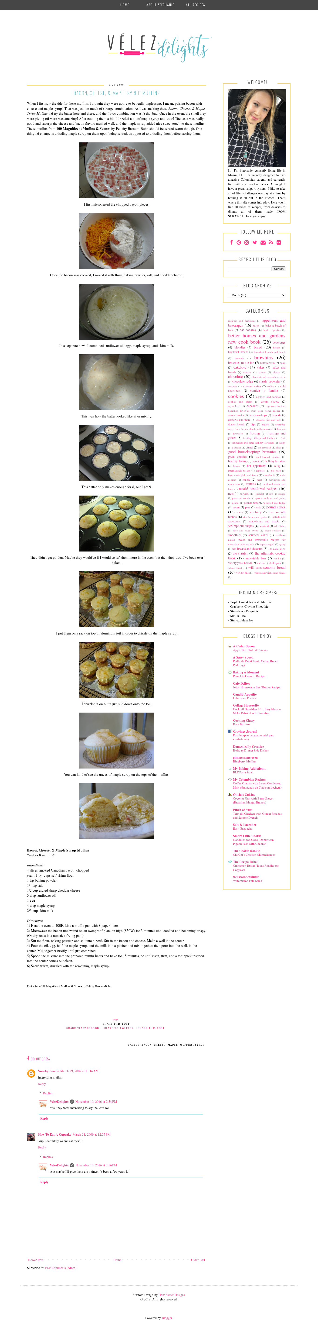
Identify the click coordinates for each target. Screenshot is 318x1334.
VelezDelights (59, 1101)
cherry (276, 372)
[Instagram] (247, 242)
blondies (239, 347)
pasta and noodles (241, 498)
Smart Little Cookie (247, 835)
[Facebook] (233, 242)
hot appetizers (256, 465)
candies (247, 372)
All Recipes (195, 4)
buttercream (267, 363)
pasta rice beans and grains (270, 498)
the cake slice (277, 549)
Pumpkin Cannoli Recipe (249, 676)
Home (124, 4)
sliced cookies (273, 530)
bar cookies (248, 329)
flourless (281, 429)
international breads (239, 470)
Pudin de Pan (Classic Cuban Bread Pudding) (255, 663)
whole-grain (274, 563)
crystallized (234, 406)
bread (258, 347)
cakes (260, 367)
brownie (239, 358)
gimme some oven (245, 757)
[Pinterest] (240, 242)
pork (258, 507)
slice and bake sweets (245, 530)
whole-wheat (235, 567)
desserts (276, 415)
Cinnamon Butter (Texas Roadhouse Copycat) (256, 867)
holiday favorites (275, 461)
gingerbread (264, 447)
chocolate (235, 376)
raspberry (255, 512)
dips (253, 424)
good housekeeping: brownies (252, 451)
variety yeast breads (240, 563)
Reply (42, 1084)
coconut (232, 386)
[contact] (264, 242)
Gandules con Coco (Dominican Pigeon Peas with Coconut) (253, 842)
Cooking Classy (244, 720)
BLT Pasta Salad (243, 772)
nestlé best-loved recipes (258, 488)
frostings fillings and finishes (259, 438)
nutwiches (245, 493)
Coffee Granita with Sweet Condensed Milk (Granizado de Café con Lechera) (257, 785)
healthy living (237, 461)
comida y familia (264, 390)
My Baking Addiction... (249, 768)
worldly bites (243, 572)
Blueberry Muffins (244, 761)
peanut (235, 502)
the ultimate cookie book (256, 555)
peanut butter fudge (274, 502)
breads (276, 347)
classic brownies (270, 381)
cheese (160, 1045)
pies (247, 507)
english (265, 424)
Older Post (198, 1260)
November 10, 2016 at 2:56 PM (96, 1165)
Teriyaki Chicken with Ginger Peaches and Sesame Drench (257, 815)
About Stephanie (160, 4)
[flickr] (280, 242)
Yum (115, 1019)
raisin (240, 512)
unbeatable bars (255, 558)
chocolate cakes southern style (268, 377)
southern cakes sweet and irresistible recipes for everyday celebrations (256, 539)
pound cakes (275, 507)
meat (259, 479)
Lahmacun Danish (244, 698)
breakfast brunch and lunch (269, 352)
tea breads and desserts (247, 548)
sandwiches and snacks (264, 521)
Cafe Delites (241, 683)
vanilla (277, 558)
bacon (147, 1045)
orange (281, 493)
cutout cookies (236, 415)
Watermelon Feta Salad (247, 881)
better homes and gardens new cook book (256, 338)
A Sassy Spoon (243, 657)
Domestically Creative (248, 746)
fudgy (282, 442)
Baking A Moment (246, 672)
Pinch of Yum (243, 809)
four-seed (238, 433)
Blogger (167, 1318)
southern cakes (258, 535)
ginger (249, 447)
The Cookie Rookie (246, 850)
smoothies (234, 535)
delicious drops (258, 415)
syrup (200, 1045)
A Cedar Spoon (244, 646)
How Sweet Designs (172, 1295)
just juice (276, 470)
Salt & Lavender (244, 824)
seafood (264, 526)
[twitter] (256, 242)
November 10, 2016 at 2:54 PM (96, 1101)
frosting (255, 433)
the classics (240, 553)
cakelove (239, 367)
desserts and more (239, 420)
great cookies (237, 456)
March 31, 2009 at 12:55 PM (91, 1134)
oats (271, 493)
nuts (230, 493)
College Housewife (246, 705)
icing (277, 466)
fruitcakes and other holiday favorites (253, 442)
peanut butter (252, 503)
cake (282, 363)
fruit (283, 438)
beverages (279, 342)
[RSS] (272, 242)
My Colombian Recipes (249, 779)
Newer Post (35, 1260)
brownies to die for (241, 362)
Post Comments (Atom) (60, 1267)
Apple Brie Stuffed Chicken (250, 650)
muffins (186, 1045)
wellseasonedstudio (246, 876)
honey (236, 466)
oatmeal (259, 493)
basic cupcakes (272, 330)
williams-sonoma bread (266, 567)
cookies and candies (268, 397)
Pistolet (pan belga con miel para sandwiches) (253, 737)
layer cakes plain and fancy (243, 475)
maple (173, 1045)
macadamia (269, 475)
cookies (236, 395)
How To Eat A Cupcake (54, 1134)
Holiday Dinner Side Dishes (251, 750)
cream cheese (270, 401)
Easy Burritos (241, 724)
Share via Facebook (82, 1028)
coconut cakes (252, 386)
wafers (260, 563)
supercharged (267, 544)
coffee (270, 386)
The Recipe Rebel (245, 861)
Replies (48, 1093)
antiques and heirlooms (241, 320)
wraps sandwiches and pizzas (269, 572)
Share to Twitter (119, 1028)
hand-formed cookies (268, 456)
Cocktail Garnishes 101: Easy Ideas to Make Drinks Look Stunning (257, 711)
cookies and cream (240, 401)
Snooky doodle (48, 1071)
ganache (236, 447)
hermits (256, 461)
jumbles (260, 470)
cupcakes (252, 405)
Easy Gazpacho (243, 828)
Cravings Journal (245, 731)
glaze (278, 447)
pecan (236, 507)
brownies (263, 357)
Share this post (151, 1028)
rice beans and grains (255, 517)
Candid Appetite (245, 694)
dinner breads (236, 424)
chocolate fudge (242, 381)
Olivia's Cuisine (244, 794)
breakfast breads (238, 352)
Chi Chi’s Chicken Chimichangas (254, 854)
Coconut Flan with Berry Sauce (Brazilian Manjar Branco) (253, 800)
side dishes (279, 526)
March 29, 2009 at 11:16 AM (79, 1071)
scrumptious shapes (241, 526)
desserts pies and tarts (268, 419)
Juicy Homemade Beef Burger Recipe (256, 687)
